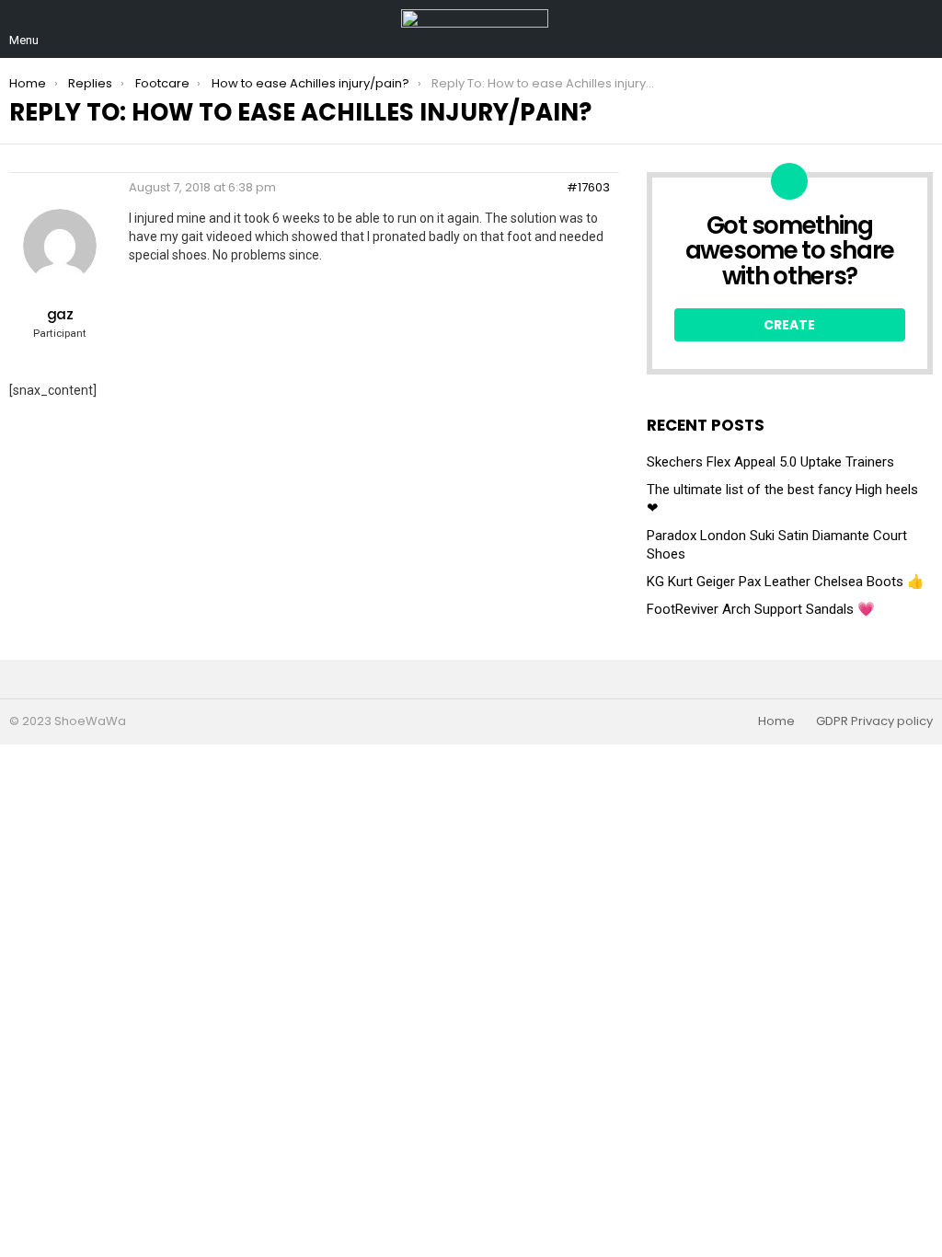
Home (776, 721)
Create (789, 325)
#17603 (588, 187)
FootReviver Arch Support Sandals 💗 (761, 609)
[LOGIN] (922, 29)
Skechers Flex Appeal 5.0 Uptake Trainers (770, 462)
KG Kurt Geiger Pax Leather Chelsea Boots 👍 (786, 581)
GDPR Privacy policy (874, 721)
